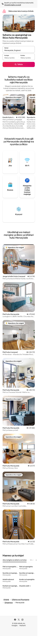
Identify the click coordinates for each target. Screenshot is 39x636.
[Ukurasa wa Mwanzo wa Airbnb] (4, 11)
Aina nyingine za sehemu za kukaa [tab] (15, 560)
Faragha (14, 625)
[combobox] (18, 50)
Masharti (23, 625)
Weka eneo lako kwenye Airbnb (20, 11)
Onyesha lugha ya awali (12, 5)
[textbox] (10, 58)
